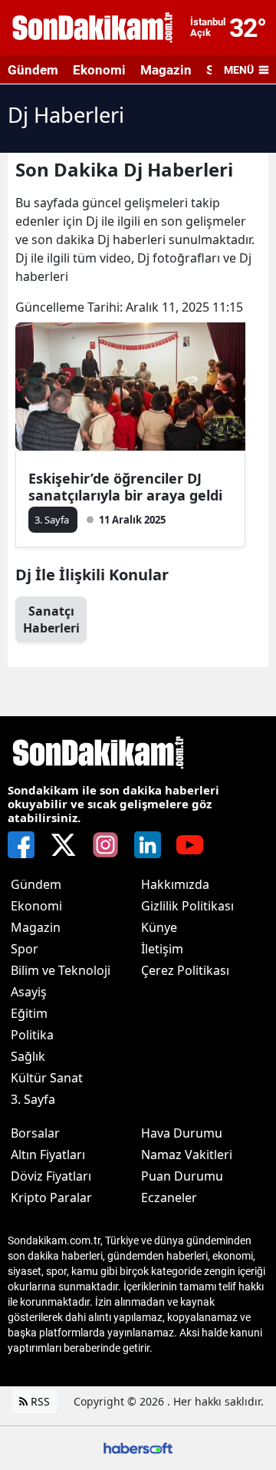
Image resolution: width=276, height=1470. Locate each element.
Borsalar (35, 1133)
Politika (32, 1034)
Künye (159, 927)
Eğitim (29, 1013)
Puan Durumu (182, 1176)
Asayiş (29, 991)
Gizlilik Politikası (187, 905)
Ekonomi (99, 70)
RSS (39, 1401)
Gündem (33, 70)
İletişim (162, 948)
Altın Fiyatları (48, 1154)
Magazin (166, 70)
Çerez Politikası (185, 970)
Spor (24, 948)
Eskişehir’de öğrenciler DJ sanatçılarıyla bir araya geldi (125, 487)
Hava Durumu (181, 1133)
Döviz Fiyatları (51, 1176)
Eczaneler (169, 1197)
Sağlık (28, 1056)
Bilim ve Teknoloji (60, 970)
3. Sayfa (33, 1099)
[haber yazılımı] (138, 1447)
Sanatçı (51, 619)
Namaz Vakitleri (186, 1154)
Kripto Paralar (51, 1197)
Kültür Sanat (47, 1077)
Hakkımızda (175, 884)
